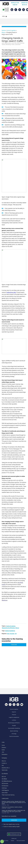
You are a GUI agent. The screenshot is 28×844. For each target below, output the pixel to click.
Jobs (3, 752)
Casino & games (11, 30)
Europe (12, 633)
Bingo (3, 32)
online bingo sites (11, 292)
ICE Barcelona (5, 785)
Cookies (12, 840)
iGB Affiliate (4, 778)
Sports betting (14, 731)
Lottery (14, 720)
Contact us (4, 763)
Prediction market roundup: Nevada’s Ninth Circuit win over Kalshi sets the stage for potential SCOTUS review (14, 802)
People (14, 725)
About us (4, 760)
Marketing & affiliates (8, 627)
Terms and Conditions (21, 840)
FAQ (3, 765)
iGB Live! (4, 776)
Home (3, 30)
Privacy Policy (5, 840)
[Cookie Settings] (2, 841)
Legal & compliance (14, 717)
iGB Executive (5, 783)
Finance (14, 714)
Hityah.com (4, 600)
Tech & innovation (14, 736)
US (16, 633)
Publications (4, 754)
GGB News (4, 788)
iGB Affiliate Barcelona (7, 781)
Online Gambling (10, 630)
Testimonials (4, 770)
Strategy (14, 733)
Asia (8, 633)
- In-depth (8, 808)
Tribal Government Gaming (8, 794)
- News (7, 812)
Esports (14, 711)
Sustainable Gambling (14, 728)
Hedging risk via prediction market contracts (12, 807)
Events (3, 749)
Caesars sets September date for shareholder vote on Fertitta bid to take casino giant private (13, 811)
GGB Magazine (5, 790)
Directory (4, 747)
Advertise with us (6, 767)
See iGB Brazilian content (6, 10)
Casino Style (4, 792)
